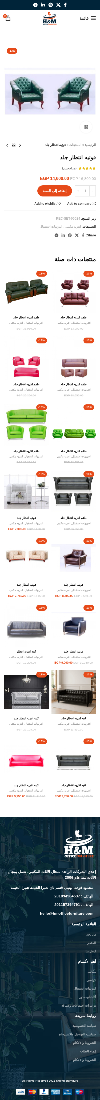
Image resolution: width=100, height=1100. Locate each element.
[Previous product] (20, 145)
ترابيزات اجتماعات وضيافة (78, 1005)
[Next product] (7, 145)
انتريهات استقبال (51, 226)
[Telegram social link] (35, 5)
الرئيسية (90, 145)
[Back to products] (13, 145)
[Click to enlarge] (86, 127)
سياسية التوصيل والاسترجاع (77, 1034)
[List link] (50, 887)
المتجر (91, 943)
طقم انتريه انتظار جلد (74, 317)
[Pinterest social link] (50, 5)
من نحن (91, 934)
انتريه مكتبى (73, 226)
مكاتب (91, 972)
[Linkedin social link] (43, 5)
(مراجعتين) (69, 168)
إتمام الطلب (88, 1051)
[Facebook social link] (65, 5)
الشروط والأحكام (84, 1043)
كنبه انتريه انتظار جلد (73, 718)
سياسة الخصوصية (84, 1026)
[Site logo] (50, 18)
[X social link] (58, 5)
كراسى (91, 980)
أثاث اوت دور (87, 997)
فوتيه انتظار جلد (26, 517)
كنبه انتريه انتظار (26, 651)
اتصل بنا (91, 951)
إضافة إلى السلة (55, 191)
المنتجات (75, 145)
